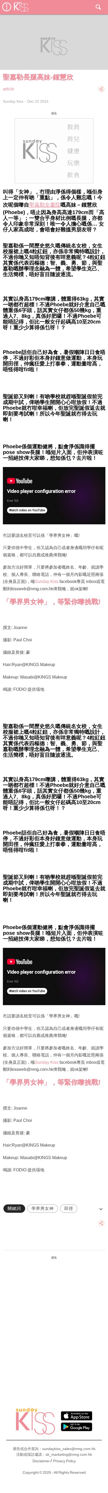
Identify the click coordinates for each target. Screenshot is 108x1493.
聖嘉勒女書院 (45, 205)
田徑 (68, 1208)
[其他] (101, 91)
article (8, 89)
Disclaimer (41, 1461)
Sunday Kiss (13, 101)
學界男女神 (42, 1208)
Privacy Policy (64, 1461)
